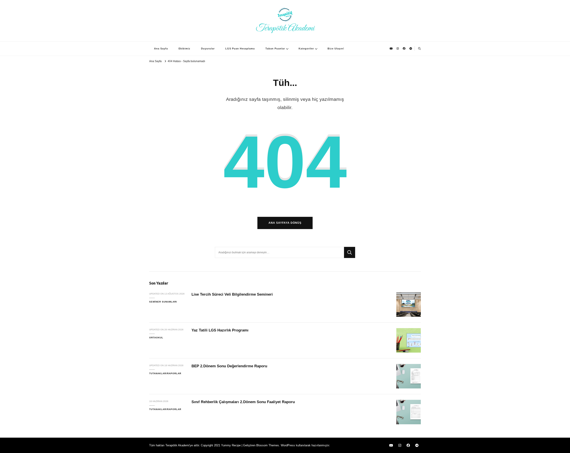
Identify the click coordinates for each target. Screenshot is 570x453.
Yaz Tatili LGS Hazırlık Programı (219, 330)
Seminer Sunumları (163, 302)
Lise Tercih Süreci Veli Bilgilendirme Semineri (232, 294)
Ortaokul (156, 337)
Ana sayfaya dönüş (285, 222)
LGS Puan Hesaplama (240, 48)
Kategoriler (306, 48)
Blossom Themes (267, 445)
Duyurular (208, 48)
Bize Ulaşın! (336, 48)
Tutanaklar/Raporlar (165, 373)
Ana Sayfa (161, 48)
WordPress (288, 445)
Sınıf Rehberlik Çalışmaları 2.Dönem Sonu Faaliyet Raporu (243, 402)
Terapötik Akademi (285, 28)
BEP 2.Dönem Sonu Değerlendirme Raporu (229, 366)
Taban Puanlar (275, 48)
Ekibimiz (184, 48)
